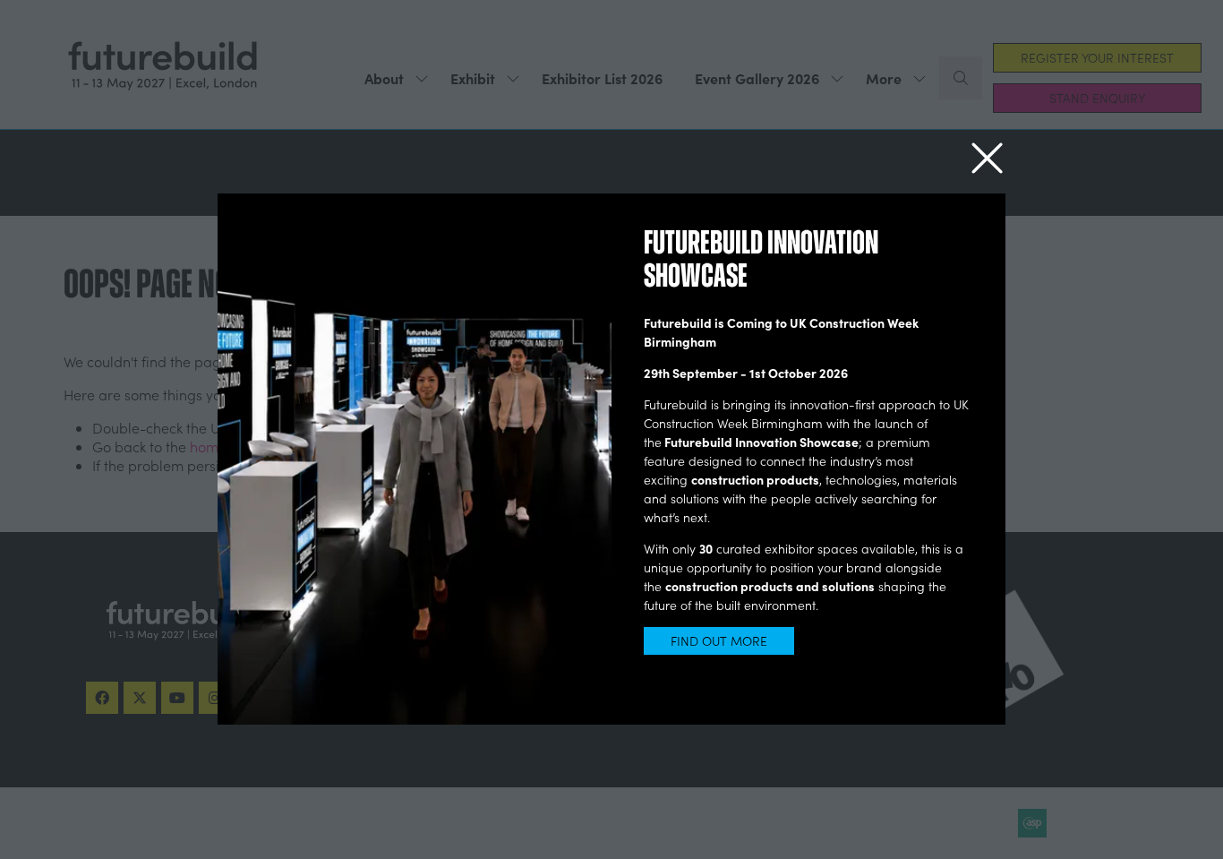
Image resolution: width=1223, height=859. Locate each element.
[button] (987, 159)
